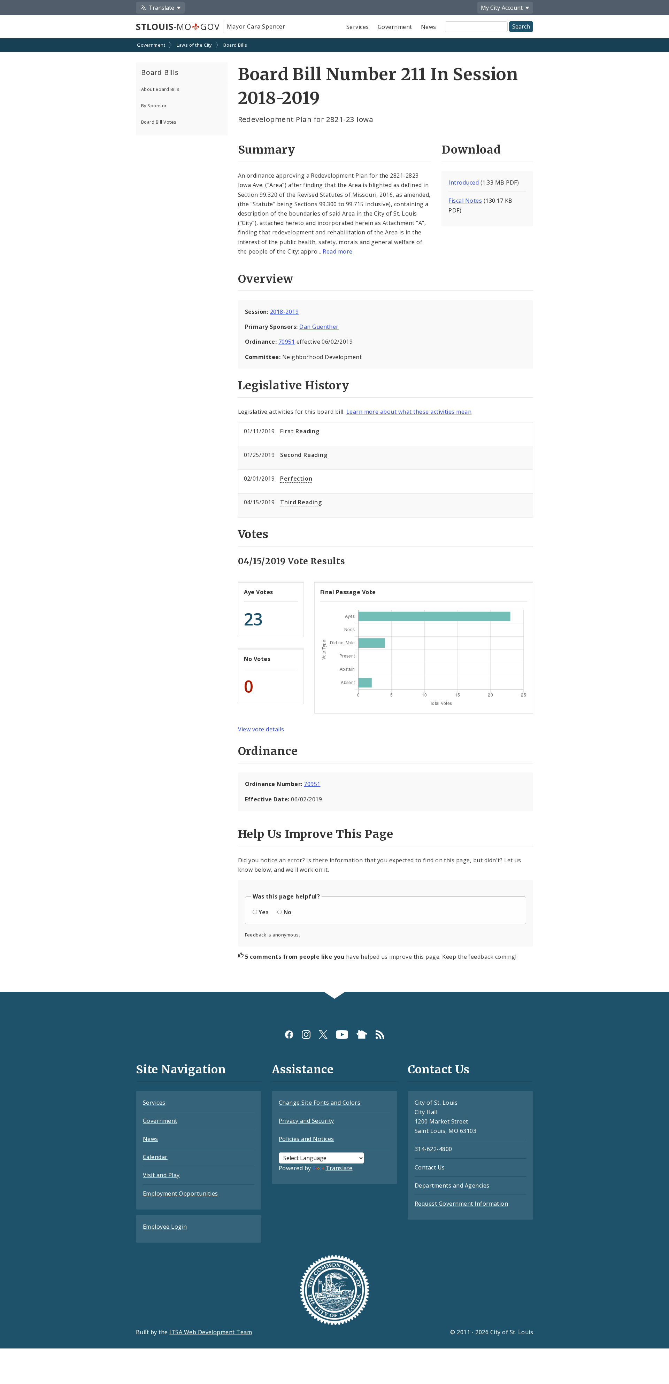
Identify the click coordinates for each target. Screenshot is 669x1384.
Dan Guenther (319, 327)
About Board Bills (160, 89)
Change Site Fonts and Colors (319, 1102)
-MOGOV (178, 26)
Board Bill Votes (159, 122)
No (288, 912)
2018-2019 (284, 312)
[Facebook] (289, 1034)
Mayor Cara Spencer (256, 26)
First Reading (299, 431)
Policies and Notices (306, 1139)
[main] (334, 516)
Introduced (463, 182)
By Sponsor (154, 105)
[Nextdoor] (361, 1034)
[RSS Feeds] (380, 1034)
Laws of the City (194, 45)
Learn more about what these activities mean (409, 411)
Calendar (155, 1157)
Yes (264, 912)
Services (357, 27)
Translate (338, 1168)
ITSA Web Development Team (210, 1332)
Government (395, 27)
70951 (286, 341)
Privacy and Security (306, 1121)
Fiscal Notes (465, 200)
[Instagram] (306, 1034)
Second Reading (303, 455)
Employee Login (165, 1226)
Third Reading (301, 502)
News (428, 27)
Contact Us (430, 1167)
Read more (337, 251)
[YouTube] (342, 1034)
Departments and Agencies (452, 1185)
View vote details (261, 729)
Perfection (296, 478)
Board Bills (235, 45)
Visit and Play (161, 1175)
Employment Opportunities (180, 1193)
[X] (323, 1034)
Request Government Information (461, 1203)
